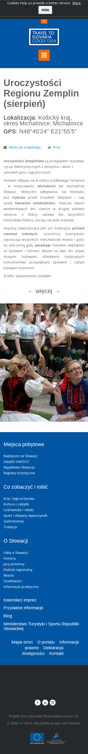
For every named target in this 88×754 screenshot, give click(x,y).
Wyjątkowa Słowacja (19, 467)
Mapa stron (22, 642)
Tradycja (10, 527)
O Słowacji (16, 541)
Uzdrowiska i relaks (19, 510)
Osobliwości (13, 581)
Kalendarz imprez (20, 600)
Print (56, 147)
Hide (45, 10)
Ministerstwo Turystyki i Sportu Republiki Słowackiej (41, 626)
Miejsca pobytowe (24, 444)
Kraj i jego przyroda (19, 498)
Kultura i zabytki (16, 504)
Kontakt (56, 653)
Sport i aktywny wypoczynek (25, 515)
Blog (8, 616)
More (77, 3)
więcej (44, 291)
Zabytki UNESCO (16, 461)
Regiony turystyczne (19, 473)
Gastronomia (14, 521)
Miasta (9, 575)
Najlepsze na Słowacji (21, 456)
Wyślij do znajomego (25, 147)
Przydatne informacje (23, 607)
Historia (10, 558)
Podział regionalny (18, 569)
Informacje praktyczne (21, 586)
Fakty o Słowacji (16, 552)
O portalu (46, 642)
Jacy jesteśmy (14, 564)
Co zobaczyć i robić (26, 487)
